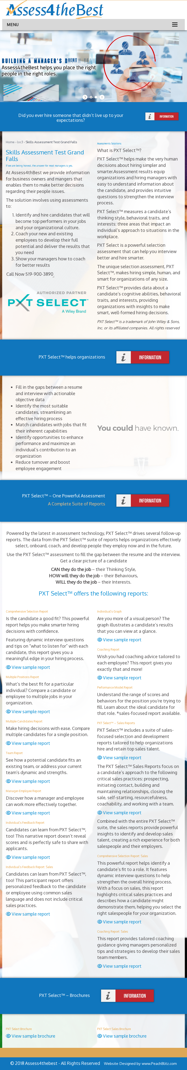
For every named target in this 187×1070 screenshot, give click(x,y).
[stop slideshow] (101, 97)
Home (10, 142)
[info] (162, 117)
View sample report (30, 667)
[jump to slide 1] (91, 97)
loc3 (20, 142)
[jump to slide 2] (96, 97)
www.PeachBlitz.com (159, 1063)
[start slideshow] (86, 97)
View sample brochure (33, 1036)
